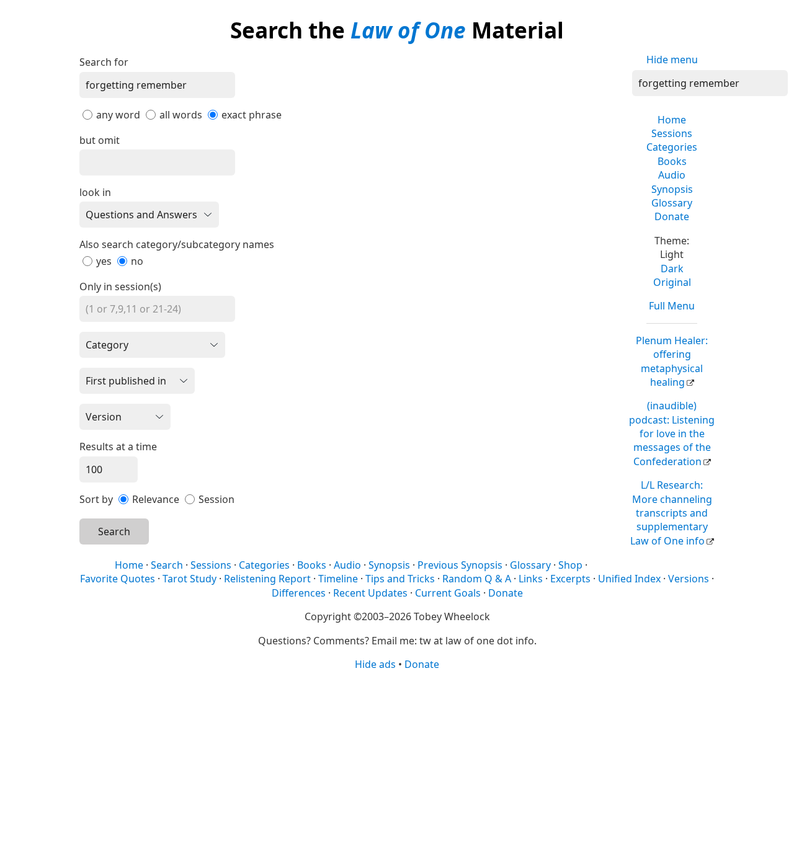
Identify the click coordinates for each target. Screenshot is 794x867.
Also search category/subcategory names (176, 244)
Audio (671, 175)
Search (114, 531)
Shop (570, 565)
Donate (671, 216)
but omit (99, 140)
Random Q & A (476, 578)
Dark (672, 268)
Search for (103, 62)
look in (95, 192)
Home (672, 120)
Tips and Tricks (400, 578)
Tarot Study (189, 578)
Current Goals (448, 593)
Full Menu (672, 306)
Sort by (96, 499)
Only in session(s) (120, 286)
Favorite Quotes (117, 578)
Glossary (671, 203)
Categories (671, 147)
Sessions (671, 133)
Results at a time (118, 446)
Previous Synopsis (459, 565)
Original (672, 282)
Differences (299, 593)
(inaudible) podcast (672, 433)
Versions (688, 578)
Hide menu (672, 59)
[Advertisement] (397, 768)
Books (672, 161)
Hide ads (375, 664)
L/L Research (671, 513)
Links (531, 578)
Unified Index (629, 578)
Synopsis (672, 189)
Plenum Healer (672, 361)
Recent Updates (370, 593)
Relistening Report (267, 578)
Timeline (338, 578)
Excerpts (570, 578)
